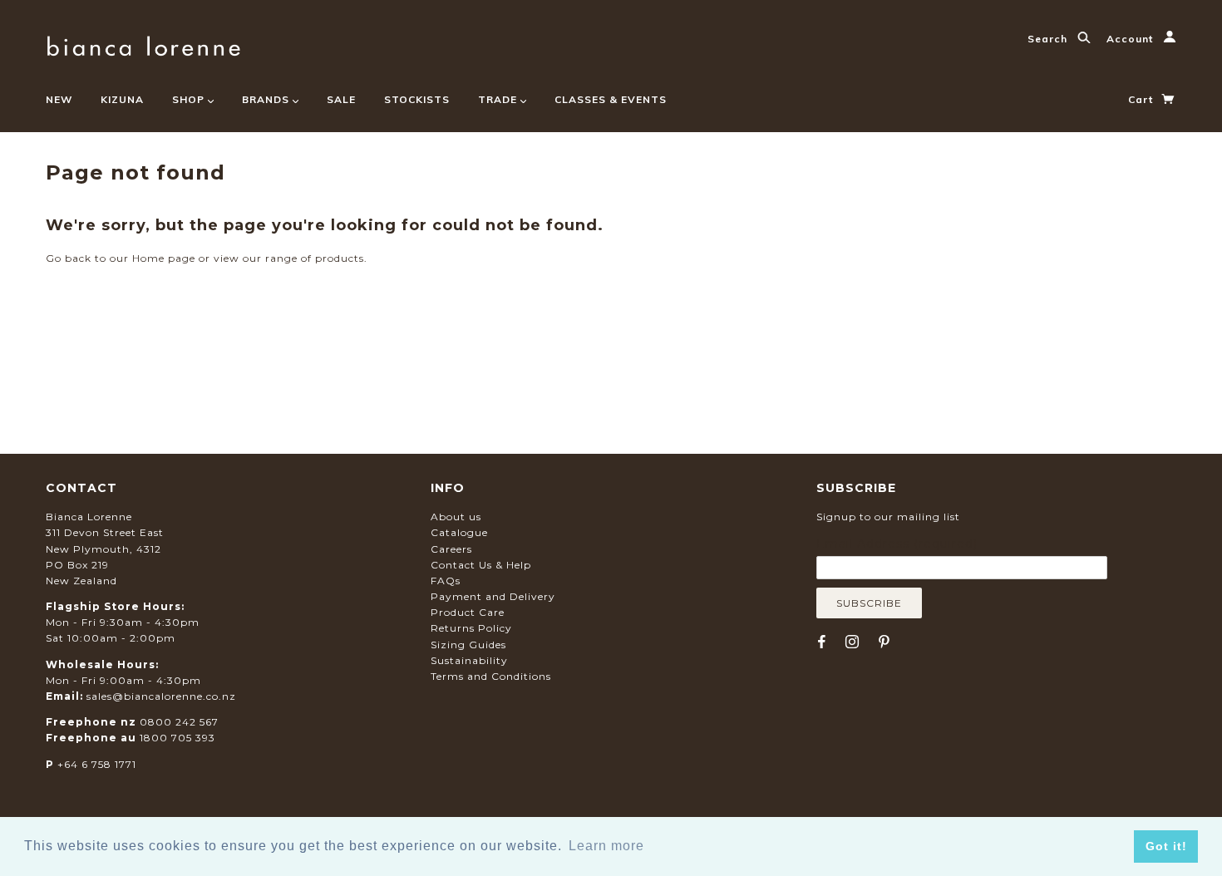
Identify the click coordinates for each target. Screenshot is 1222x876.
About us (456, 516)
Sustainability (469, 660)
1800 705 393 (177, 737)
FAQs (446, 580)
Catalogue (459, 532)
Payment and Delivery (493, 596)
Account (1131, 38)
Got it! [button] (1166, 846)
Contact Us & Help (481, 565)
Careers (451, 549)
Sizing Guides (468, 644)
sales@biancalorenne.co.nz (161, 696)
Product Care (468, 612)
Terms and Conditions (491, 676)
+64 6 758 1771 (96, 764)
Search (1049, 38)
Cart (1142, 99)
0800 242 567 (179, 722)
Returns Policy (471, 628)
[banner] (143, 43)
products (339, 258)
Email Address (897, 543)
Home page (163, 258)
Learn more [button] (606, 846)
